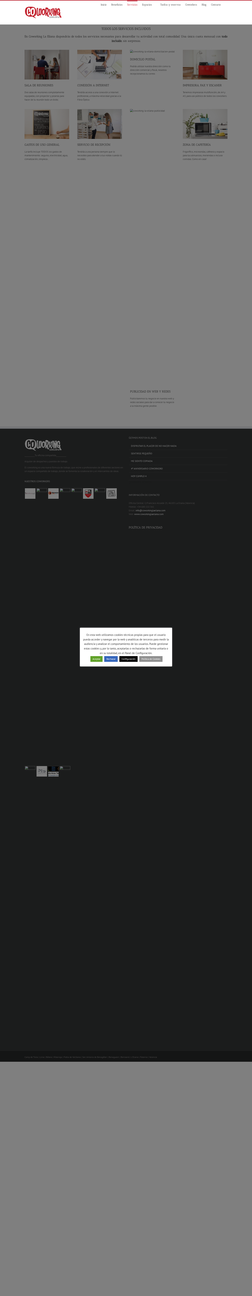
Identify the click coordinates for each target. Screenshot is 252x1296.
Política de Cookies (150, 659)
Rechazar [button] (110, 659)
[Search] (226, 4)
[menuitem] (106, 4)
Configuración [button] (128, 659)
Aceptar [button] (96, 659)
